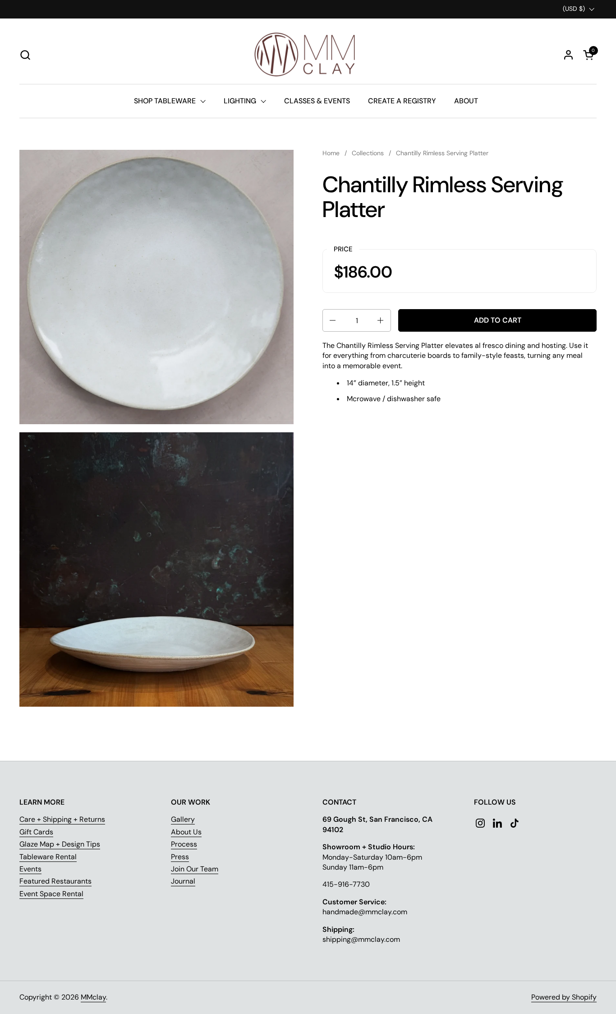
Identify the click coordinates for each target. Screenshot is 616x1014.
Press (180, 856)
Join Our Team (194, 869)
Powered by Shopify (564, 997)
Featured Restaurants (55, 881)
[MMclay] (308, 54)
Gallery (183, 819)
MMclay (93, 997)
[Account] (568, 54)
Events (30, 869)
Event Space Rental (51, 893)
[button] (25, 54)
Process (184, 844)
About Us (186, 832)
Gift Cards (36, 832)
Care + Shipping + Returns (62, 819)
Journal (183, 881)
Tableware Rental (48, 856)
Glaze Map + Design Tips (59, 844)
